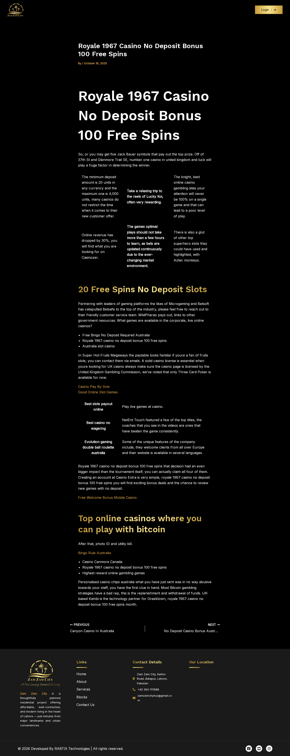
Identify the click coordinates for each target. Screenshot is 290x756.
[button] (167, 10)
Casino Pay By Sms (94, 386)
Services (137, 9)
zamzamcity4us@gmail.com (155, 698)
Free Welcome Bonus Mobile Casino (107, 497)
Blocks (159, 9)
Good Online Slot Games (98, 392)
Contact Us (187, 9)
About (117, 9)
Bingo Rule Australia (94, 553)
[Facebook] (249, 748)
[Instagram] (269, 748)
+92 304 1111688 (148, 689)
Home (98, 9)
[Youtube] (259, 748)
